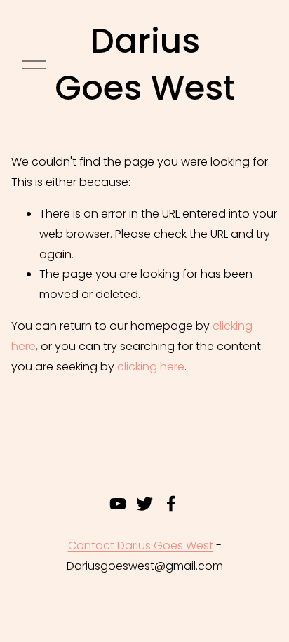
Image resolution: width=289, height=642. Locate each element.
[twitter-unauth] (144, 503)
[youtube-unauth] (117, 503)
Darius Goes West (145, 64)
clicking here (150, 367)
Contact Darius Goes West (140, 545)
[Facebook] (171, 503)
